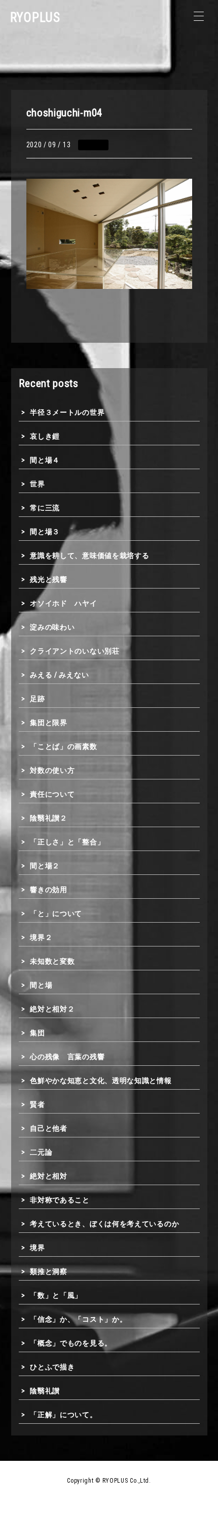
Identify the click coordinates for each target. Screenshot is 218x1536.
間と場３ (45, 532)
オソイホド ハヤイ (63, 603)
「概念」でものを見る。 (71, 1343)
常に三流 (45, 508)
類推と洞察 (48, 1271)
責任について (52, 794)
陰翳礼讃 (45, 1391)
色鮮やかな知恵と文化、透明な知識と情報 (100, 1080)
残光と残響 (48, 579)
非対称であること (60, 1200)
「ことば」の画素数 (63, 746)
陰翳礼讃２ (48, 818)
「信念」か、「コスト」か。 (78, 1319)
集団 (37, 1033)
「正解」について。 (63, 1415)
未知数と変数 (52, 961)
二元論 (41, 1152)
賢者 (37, 1104)
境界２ (41, 937)
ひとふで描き (52, 1367)
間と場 (41, 985)
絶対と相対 (48, 1176)
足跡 (37, 699)
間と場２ (45, 866)
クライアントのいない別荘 (74, 651)
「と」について (56, 913)
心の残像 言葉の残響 (67, 1057)
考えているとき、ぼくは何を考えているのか (104, 1224)
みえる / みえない (59, 675)
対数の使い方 (52, 770)
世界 (37, 484)
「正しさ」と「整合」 (67, 842)
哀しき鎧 (45, 436)
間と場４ (45, 460)
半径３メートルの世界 (67, 412)
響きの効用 (48, 890)
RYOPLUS (35, 17)
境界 (37, 1248)
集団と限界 (48, 722)
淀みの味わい (52, 627)
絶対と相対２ (52, 1009)
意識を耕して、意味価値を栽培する (89, 555)
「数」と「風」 (56, 1295)
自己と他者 (48, 1128)
